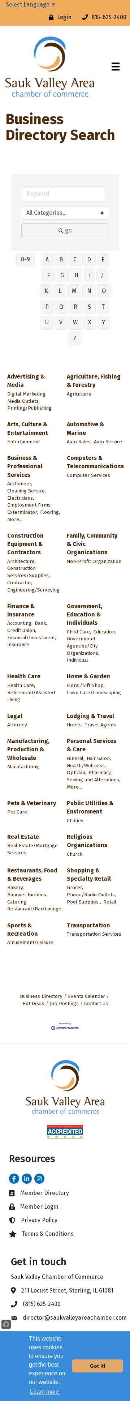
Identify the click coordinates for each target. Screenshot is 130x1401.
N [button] (89, 290)
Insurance (18, 644)
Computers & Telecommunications (95, 462)
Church (74, 854)
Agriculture (79, 394)
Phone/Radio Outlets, (91, 895)
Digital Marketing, (27, 394)
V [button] (60, 322)
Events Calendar (86, 996)
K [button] (46, 290)
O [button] (104, 290)
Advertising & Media (26, 380)
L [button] (59, 290)
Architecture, (21, 561)
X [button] (89, 322)
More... (14, 519)
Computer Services (88, 475)
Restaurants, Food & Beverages (32, 874)
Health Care (23, 676)
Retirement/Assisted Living (31, 696)
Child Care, (79, 632)
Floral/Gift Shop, (86, 685)
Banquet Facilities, (27, 895)
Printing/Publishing (29, 408)
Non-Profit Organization (94, 561)
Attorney (17, 725)
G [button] (62, 275)
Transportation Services (94, 934)
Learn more (44, 1392)
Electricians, (20, 498)
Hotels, (75, 725)
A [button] (47, 259)
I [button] (90, 275)
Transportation (88, 925)
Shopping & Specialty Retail (89, 874)
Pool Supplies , (84, 902)
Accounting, (19, 623)
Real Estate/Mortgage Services (32, 849)
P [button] (47, 306)
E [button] (103, 259)
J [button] (102, 275)
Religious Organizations (87, 841)
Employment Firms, (29, 505)
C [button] (75, 259)
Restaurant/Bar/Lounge (34, 909)
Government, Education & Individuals (84, 614)
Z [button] (75, 338)
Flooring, (50, 512)
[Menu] (116, 66)
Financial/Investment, (31, 638)
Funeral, (75, 758)
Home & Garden (88, 676)
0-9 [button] (25, 259)
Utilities (75, 820)
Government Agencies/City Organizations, (83, 646)
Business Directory (41, 996)
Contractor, (19, 583)
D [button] (89, 259)
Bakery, (15, 887)
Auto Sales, (79, 442)
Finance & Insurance (21, 610)
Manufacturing (23, 767)
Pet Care (17, 812)
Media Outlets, (23, 401)
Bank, (41, 623)
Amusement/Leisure (30, 942)
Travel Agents (100, 725)
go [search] (68, 230)
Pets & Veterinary (31, 803)
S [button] (89, 306)
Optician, (76, 772)
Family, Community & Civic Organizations (92, 544)
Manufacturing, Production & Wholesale (28, 749)
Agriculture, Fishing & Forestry (94, 380)
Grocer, (75, 887)
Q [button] (61, 306)
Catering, (17, 902)
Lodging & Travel (90, 716)
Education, (104, 632)
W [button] (75, 322)
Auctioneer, (19, 483)
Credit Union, (21, 630)
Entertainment (23, 442)
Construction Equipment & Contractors (25, 544)
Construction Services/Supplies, (28, 571)
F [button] (48, 275)
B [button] (61, 259)
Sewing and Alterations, (93, 780)
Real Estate (23, 836)
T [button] (103, 306)
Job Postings (64, 1003)
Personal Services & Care (91, 745)
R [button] (75, 306)
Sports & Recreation (22, 929)
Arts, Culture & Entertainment (27, 428)
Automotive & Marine (85, 428)
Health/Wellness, (86, 766)
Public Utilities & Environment (90, 807)
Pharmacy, (100, 772)
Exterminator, (22, 512)
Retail (109, 902)
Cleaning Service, (26, 491)
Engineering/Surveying (33, 590)
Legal (14, 716)
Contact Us (96, 1003)
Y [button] (103, 322)
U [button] (47, 322)
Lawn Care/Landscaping (94, 692)
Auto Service (108, 442)
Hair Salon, (99, 758)
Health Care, (21, 685)
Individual (77, 660)
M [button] (74, 290)
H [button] (76, 275)
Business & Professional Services (25, 466)
